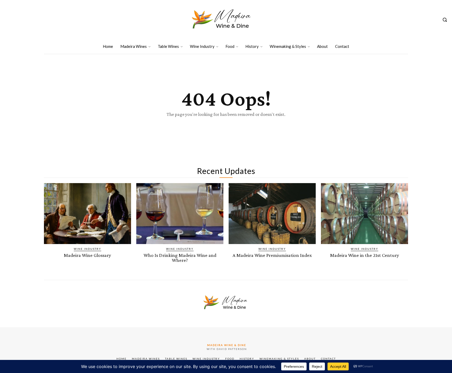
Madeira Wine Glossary (87, 255)
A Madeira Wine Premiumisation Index (272, 255)
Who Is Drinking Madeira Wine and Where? (180, 257)
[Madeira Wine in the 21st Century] (364, 213)
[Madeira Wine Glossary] (87, 213)
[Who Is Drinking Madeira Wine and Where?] (179, 213)
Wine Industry (87, 248)
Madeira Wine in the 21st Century (364, 255)
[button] (444, 19)
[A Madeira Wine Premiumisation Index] (272, 213)
